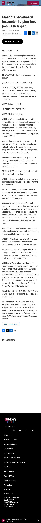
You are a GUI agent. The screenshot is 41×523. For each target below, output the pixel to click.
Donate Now (8, 485)
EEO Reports (8, 501)
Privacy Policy (8, 506)
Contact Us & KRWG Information (14, 462)
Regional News (9, 471)
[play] (3, 520)
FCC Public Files (9, 499)
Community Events (10, 444)
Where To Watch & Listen (12, 458)
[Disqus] (20, 384)
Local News (8, 467)
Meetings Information (11, 498)
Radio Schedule (9, 453)
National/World (9, 476)
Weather (7, 490)
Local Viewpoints (9, 480)
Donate (34, 3)
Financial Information (11, 503)
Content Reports (9, 504)
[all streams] (38, 520)
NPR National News (10, 324)
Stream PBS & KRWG (11, 439)
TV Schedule (8, 449)
